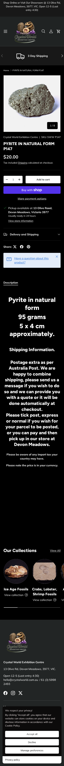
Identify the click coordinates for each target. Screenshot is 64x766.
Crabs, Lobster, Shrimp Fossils (44, 591)
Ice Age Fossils (16, 589)
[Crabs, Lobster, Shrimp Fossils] (44, 571)
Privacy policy (12, 759)
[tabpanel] (32, 404)
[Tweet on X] (14, 246)
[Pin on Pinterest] (28, 246)
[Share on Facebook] (21, 246)
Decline (32, 742)
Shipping (22, 162)
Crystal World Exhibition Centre (20, 137)
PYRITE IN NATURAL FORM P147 (28, 70)
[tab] (10, 282)
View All (55, 550)
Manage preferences (32, 750)
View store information (20, 220)
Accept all (32, 734)
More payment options (32, 198)
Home (6, 70)
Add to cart (43, 179)
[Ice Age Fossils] (16, 571)
